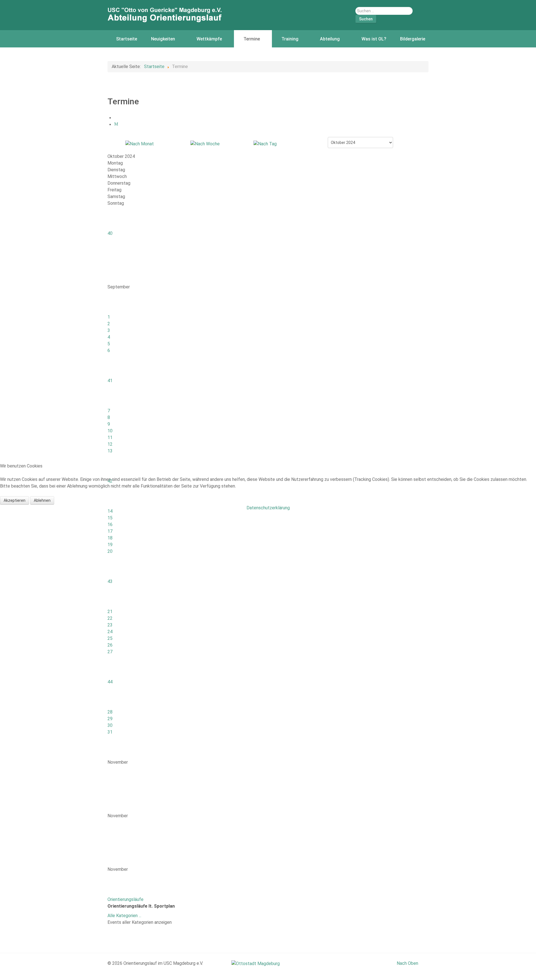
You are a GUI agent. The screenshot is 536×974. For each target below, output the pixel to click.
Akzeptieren (14, 500)
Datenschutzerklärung (268, 507)
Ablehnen (42, 500)
